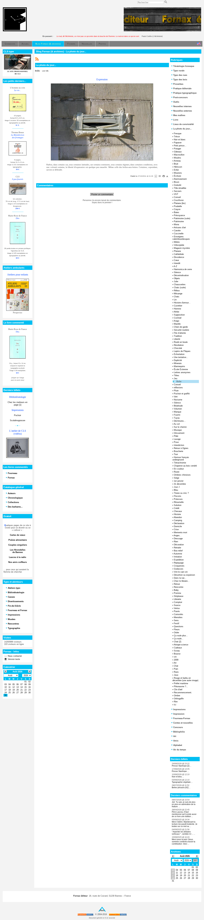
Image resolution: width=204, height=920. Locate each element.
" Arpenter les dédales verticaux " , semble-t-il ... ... (183, 833)
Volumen (178, 409)
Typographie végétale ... (182, 782)
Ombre (177, 695)
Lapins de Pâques (182, 351)
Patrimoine (179, 221)
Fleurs (177, 629)
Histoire (177, 514)
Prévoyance (179, 215)
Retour (177, 584)
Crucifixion (179, 200)
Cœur (176, 260)
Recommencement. (183, 692)
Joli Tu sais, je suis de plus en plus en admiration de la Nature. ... (183, 804)
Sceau (177, 651)
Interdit (177, 263)
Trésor (177, 136)
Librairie (177, 599)
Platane (177, 251)
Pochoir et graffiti (182, 393)
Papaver (178, 142)
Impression (178, 714)
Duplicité (178, 360)
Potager (177, 148)
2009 (176, 660)
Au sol (177, 424)
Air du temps (179, 749)
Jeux (176, 675)
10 (173, 872)
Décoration (179, 544)
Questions (178, 626)
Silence (177, 272)
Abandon (178, 517)
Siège (176, 478)
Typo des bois (180, 79)
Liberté (177, 339)
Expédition (179, 560)
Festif (176, 623)
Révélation (179, 345)
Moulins (177, 158)
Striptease (178, 596)
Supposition (179, 315)
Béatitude (178, 406)
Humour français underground (180, 458)
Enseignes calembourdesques (181, 237)
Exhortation (179, 354)
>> (195, 860)
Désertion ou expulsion (184, 575)
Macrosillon (179, 155)
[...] (162, 30)
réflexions (178, 387)
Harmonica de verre (183, 269)
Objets (177, 278)
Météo (177, 242)
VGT (176, 194)
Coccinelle (178, 233)
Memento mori (180, 532)
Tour (176, 454)
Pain (176, 669)
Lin (175, 299)
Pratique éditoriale (182, 88)
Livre (175, 120)
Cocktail (177, 318)
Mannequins (179, 366)
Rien (176, 541)
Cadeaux (178, 647)
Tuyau (177, 418)
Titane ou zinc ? (181, 493)
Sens (176, 620)
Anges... (178, 535)
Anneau (177, 161)
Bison (176, 182)
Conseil (177, 197)
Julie (176, 281)
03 (173, 870)
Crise (176, 529)
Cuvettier (178, 305)
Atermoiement (180, 179)
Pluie (176, 390)
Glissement (179, 433)
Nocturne (178, 399)
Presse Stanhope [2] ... (181, 766)
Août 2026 (185, 856)
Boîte (178, 381)
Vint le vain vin (181, 572)
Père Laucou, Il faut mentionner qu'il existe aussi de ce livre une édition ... (184, 814)
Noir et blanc (180, 139)
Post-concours (180, 97)
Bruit (176, 164)
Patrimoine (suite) (182, 218)
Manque (177, 412)
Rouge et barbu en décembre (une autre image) (185, 679)
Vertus (177, 608)
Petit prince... (180, 145)
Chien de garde (181, 327)
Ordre (176, 632)
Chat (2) (177, 641)
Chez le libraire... (181, 581)
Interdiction (179, 445)
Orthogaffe (179, 698)
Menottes (178, 617)
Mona (176, 224)
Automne (178, 553)
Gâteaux (178, 151)
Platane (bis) (180, 203)
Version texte (13, 659)
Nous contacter (14, 656)
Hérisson (178, 167)
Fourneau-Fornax (181, 718)
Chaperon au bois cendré (185, 466)
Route (176, 472)
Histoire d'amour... (182, 302)
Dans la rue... (180, 578)
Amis (175, 741)
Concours (178, 727)
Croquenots (179, 566)
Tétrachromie (180, 463)
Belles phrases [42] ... (181, 787)
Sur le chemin (180, 427)
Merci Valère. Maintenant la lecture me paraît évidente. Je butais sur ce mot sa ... (184, 824)
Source (177, 605)
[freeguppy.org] (85, 914)
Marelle (177, 324)
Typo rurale (178, 70)
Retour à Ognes (181, 448)
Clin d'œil (178, 689)
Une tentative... (181, 357)
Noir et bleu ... (178, 777)
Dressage (178, 538)
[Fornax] (15, 30)
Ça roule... (178, 638)
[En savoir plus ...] (118, 914)
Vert (176, 396)
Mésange (178, 293)
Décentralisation (181, 275)
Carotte (177, 230)
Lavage (177, 439)
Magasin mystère (182, 248)
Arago (176, 321)
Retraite (177, 547)
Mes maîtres (179, 115)
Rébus (177, 290)
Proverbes (178, 84)
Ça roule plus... (181, 635)
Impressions (179, 709)
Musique (178, 430)
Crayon (177, 209)
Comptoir (178, 602)
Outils (176, 102)
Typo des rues (180, 75)
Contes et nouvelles (183, 723)
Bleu (176, 490)
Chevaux (178, 511)
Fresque (177, 133)
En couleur (179, 469)
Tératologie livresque (183, 66)
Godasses (178, 569)
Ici (175, 704)
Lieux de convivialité (183, 124)
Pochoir (17, 415)
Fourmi (177, 415)
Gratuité (177, 185)
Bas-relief (178, 550)
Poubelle (178, 206)
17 (173, 875)
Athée (176, 312)
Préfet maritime (181, 683)
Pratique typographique (185, 93)
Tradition (178, 336)
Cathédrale (179, 254)
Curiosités (178, 614)
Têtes (176, 375)
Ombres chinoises (182, 475)
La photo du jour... (182, 129)
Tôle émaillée (180, 188)
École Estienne (181, 369)
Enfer (176, 170)
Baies (176, 212)
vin (175, 657)
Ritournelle (179, 502)
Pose (176, 442)
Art (175, 663)
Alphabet (177, 745)
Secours (178, 191)
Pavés (177, 611)
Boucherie (178, 451)
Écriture (177, 176)
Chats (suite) (180, 287)
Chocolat (178, 348)
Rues (176, 672)
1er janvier (178, 481)
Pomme (177, 593)
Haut (102, 910)
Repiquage (179, 563)
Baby (176, 590)
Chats (176, 296)
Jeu (175, 378)
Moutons (178, 173)
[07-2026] (173, 856)
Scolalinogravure (17, 420)
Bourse (177, 654)
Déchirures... (180, 421)
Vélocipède (179, 245)
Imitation (178, 557)
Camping (178, 520)
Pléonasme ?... (181, 686)
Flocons (177, 496)
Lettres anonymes (182, 372)
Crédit (176, 508)
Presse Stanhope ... (180, 771)
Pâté (176, 436)
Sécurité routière (181, 330)
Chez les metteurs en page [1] (17, 403)
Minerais (178, 363)
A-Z (175, 266)
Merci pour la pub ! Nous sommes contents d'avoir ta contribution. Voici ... (183, 841)
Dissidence (179, 257)
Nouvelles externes (182, 111)
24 (173, 878)
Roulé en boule (181, 342)
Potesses (178, 499)
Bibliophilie (179, 732)
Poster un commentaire (102, 194)
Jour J (177, 487)
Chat (176, 666)
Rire (176, 701)
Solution (177, 505)
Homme (177, 309)
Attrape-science (181, 644)
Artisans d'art (180, 227)
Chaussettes (180, 284)
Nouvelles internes (182, 106)
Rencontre (178, 587)
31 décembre (180, 484)
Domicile (178, 526)
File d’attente (180, 333)
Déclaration (179, 523)
